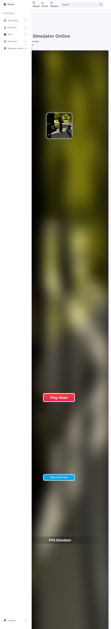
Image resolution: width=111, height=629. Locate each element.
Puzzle (45, 6)
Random (54, 6)
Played (36, 6)
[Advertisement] (57, 22)
